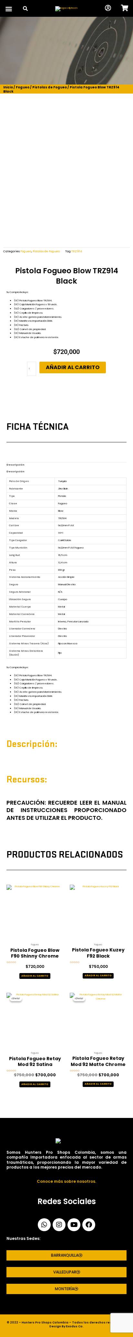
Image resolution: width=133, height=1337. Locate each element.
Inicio (8, 87)
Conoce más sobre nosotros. (66, 1181)
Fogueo (22, 87)
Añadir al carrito (72, 367)
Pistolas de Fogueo (49, 87)
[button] (8, 9)
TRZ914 (76, 251)
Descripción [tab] (15, 465)
